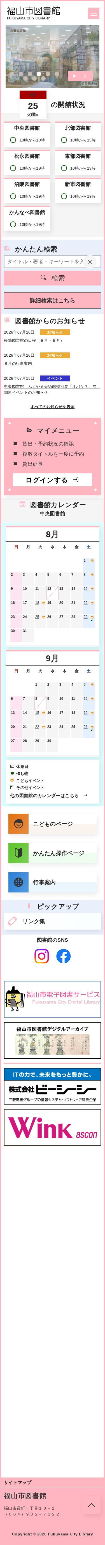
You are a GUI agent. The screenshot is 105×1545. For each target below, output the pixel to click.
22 (86, 603)
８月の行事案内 (18, 363)
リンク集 (33, 921)
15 (86, 589)
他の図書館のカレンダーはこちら (44, 795)
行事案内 (44, 882)
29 (86, 617)
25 (37, 617)
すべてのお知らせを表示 (53, 406)
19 (86, 713)
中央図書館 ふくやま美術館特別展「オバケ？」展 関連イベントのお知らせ (52, 389)
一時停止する (85, 76)
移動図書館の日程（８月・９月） (34, 340)
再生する (74, 76)
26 (86, 727)
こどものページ (53, 824)
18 (37, 603)
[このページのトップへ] (92, 1505)
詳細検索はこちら (52, 300)
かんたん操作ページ (58, 853)
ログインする (46, 480)
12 (86, 699)
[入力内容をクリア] (90, 262)
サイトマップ (17, 1482)
